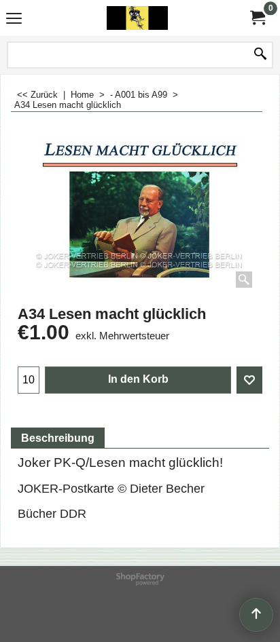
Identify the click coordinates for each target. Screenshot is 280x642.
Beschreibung (57, 438)
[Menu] (14, 19)
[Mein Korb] (257, 18)
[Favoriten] (249, 380)
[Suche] (260, 55)
